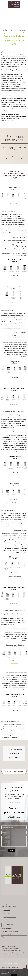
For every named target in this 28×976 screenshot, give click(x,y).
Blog (2, 937)
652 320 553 (7, 913)
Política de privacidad (13, 967)
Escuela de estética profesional (9, 931)
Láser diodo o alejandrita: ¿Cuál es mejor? (12, 952)
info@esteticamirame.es (10, 917)
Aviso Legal (4, 967)
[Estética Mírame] (14, 4)
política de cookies (13, 972)
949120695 (10, 802)
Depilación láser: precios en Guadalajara (12, 950)
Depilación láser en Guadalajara (9, 946)
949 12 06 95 (7, 910)
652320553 (17, 802)
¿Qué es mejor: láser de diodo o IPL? (11, 948)
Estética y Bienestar (6, 928)
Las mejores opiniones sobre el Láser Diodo (12, 954)
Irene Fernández (6, 934)
